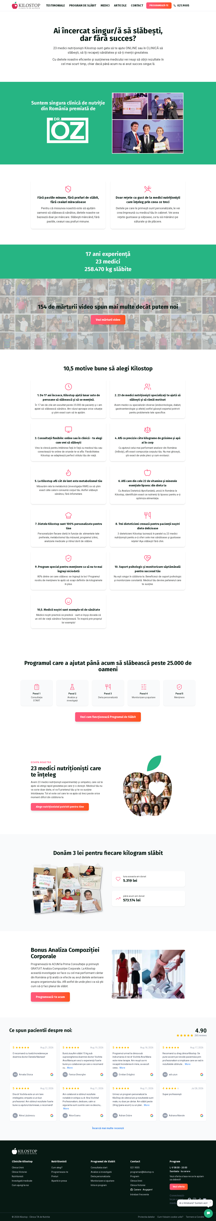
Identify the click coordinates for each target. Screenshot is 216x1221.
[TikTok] (199, 1199)
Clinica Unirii (18, 1167)
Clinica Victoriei (19, 1172)
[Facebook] (189, 1199)
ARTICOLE (120, 5)
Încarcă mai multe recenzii (108, 1128)
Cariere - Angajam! (143, 1189)
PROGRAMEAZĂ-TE (158, 5)
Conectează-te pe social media (177, 1199)
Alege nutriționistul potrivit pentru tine (60, 806)
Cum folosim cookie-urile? (170, 1217)
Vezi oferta (179, 1186)
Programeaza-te (59, 1172)
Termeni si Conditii (195, 1217)
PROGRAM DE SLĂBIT (82, 5)
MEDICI (105, 5)
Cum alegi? (56, 1167)
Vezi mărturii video (108, 319)
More (70, 1067)
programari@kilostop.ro (142, 1172)
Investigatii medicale (22, 1181)
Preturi (54, 1176)
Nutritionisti (17, 1176)
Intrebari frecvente (139, 1194)
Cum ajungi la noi (20, 1185)
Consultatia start (99, 1167)
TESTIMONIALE (55, 5)
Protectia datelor (146, 1217)
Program (134, 1176)
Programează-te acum (50, 997)
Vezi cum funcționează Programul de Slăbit (108, 717)
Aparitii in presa (59, 1181)
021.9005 (135, 1167)
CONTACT (137, 5)
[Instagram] (194, 1199)
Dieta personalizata (100, 1176)
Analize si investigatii (101, 1172)
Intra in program (99, 1185)
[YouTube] (204, 1199)
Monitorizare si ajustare (102, 1181)
